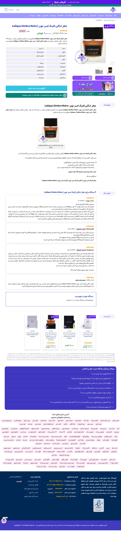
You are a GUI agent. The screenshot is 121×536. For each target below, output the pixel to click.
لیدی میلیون (7, 448)
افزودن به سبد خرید (36, 88)
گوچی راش (97, 452)
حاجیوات (77, 448)
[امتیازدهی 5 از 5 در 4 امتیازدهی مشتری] (50, 30)
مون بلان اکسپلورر (64, 455)
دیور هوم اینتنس (6, 421)
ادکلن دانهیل (17, 463)
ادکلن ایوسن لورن (103, 463)
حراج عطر (53, 16)
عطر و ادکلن (24, 110)
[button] (9, 9)
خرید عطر (93, 172)
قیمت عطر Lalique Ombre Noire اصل (87, 360)
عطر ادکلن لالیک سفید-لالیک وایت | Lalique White (87, 334)
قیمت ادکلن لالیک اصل (13, 358)
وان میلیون (16, 448)
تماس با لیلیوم (33, 493)
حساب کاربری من (33, 481)
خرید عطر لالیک (51, 356)
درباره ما (32, 16)
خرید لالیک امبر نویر (20, 356)
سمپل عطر (76, 16)
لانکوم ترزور (5, 432)
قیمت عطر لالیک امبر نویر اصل (43, 360)
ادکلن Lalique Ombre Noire (78, 354)
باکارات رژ (69, 452)
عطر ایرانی (45, 16)
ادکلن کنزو (62, 466)
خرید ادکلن (112, 460)
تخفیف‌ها (60, 16)
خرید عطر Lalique (78, 356)
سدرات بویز (47, 444)
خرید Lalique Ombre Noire (36, 354)
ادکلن (56, 41)
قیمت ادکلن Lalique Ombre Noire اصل (43, 358)
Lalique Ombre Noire (49, 180)
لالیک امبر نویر (62, 180)
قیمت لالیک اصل (29, 360)
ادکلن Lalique (89, 354)
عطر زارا (25, 440)
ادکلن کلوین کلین (93, 460)
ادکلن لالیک (67, 354)
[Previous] (111, 44)
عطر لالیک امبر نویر (89, 180)
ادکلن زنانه (104, 460)
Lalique (99, 20)
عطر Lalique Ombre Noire (108, 358)
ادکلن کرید (109, 432)
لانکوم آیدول (14, 432)
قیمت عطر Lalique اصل (70, 360)
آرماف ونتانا (33, 437)
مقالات (39, 16)
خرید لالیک (29, 356)
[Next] (74, 44)
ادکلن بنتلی (37, 460)
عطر (60, 41)
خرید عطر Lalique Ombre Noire (64, 356)
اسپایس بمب (29, 452)
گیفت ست (68, 16)
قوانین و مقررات (33, 485)
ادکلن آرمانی (54, 463)
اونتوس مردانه (100, 432)
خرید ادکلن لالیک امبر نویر (90, 356)
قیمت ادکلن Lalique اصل (26, 358)
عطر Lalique (11, 356)
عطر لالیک (97, 358)
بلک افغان (72, 424)
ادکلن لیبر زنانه (80, 463)
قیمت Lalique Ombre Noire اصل (74, 358)
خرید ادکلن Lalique (24, 354)
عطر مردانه (108, 16)
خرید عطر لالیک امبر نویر (39, 356)
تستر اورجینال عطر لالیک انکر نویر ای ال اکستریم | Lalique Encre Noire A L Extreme (51, 336)
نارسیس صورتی (58, 448)
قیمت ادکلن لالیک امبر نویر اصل (106, 360)
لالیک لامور (60, 421)
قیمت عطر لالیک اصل (57, 360)
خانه (115, 16)
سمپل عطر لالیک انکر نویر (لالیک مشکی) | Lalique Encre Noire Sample (69, 335)
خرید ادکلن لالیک (102, 356)
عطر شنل (58, 424)
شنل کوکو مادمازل (48, 424)
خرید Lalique (48, 354)
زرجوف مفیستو (90, 440)
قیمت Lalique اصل (60, 358)
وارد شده (74, 300)
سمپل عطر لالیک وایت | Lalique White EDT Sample (32, 334)
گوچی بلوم (89, 452)
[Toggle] (113, 374)
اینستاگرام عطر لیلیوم (31, 496)
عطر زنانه (100, 16)
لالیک (38, 41)
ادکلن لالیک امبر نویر (75, 180)
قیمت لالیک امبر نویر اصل (17, 360)
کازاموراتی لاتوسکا (61, 440)
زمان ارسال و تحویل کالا (31, 489)
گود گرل (69, 432)
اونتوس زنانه (89, 432)
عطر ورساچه (94, 429)
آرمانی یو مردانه (44, 463)
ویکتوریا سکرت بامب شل (36, 440)
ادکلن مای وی (34, 463)
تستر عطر (85, 16)
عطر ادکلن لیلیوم (109, 20)
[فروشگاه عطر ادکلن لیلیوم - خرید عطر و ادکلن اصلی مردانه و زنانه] (108, 10)
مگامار (65, 424)
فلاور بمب (38, 452)
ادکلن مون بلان (19, 452)
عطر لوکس (92, 16)
